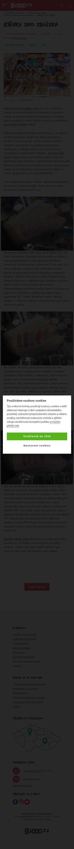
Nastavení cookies (37, 445)
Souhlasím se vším (37, 436)
